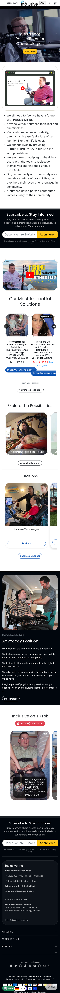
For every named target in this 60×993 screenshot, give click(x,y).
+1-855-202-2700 (13, 881)
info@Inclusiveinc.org (18, 920)
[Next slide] (53, 326)
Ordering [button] (7, 931)
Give (42, 3)
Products (27, 543)
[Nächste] (19, 333)
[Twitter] (15, 965)
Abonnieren (47, 234)
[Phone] (49, 965)
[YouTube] (34, 965)
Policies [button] (7, 946)
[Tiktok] (25, 965)
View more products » (30, 389)
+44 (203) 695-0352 (15, 907)
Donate (30, 51)
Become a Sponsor (30, 555)
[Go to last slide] (6, 326)
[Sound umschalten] (46, 734)
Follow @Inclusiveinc (32, 723)
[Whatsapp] (39, 965)
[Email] (44, 965)
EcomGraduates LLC (44, 979)
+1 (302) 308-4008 (14, 876)
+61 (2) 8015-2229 (13, 910)
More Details (11, 698)
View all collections (30, 463)
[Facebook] (11, 965)
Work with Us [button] (10, 939)
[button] (10, 3)
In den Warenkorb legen (20, 369)
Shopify (21, 979)
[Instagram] (20, 965)
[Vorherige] (15, 333)
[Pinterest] (30, 965)
